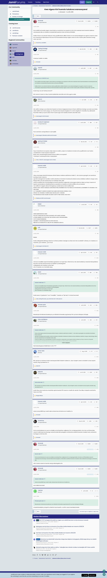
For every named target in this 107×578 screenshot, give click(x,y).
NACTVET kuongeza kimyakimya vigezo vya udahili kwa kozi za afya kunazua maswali (62, 520)
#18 (97, 449)
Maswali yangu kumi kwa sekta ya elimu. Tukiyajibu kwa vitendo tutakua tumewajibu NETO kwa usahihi (65, 547)
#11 (97, 278)
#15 (97, 377)
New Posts (46, 2)
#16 (97, 407)
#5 (97, 128)
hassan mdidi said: (39, 282)
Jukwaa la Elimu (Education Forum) (44, 529)
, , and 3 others (46, 159)
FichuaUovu (15, 14)
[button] (93, 2)
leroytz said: (38, 454)
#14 (97, 356)
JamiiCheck (15, 11)
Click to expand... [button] (66, 342)
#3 (97, 73)
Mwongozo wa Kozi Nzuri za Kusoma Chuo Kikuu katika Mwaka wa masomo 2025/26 (60, 526)
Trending (37, 2)
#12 (97, 310)
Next (38, 16)
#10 (97, 258)
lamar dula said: (39, 382)
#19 (97, 474)
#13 (97, 325)
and (41, 42)
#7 (97, 171)
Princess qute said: (39, 501)
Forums (30, 2)
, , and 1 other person (49, 299)
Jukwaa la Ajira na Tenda (42, 523)
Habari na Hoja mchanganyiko (43, 550)
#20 (97, 496)
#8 (97, 210)
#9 (97, 233)
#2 (97, 54)
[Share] (96, 27)
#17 (97, 426)
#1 (97, 26)
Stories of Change (17, 16)
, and (46, 135)
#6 (97, 147)
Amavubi (62, 12)
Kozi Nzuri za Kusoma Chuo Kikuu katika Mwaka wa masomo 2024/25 (56, 533)
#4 (97, 105)
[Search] (97, 2)
